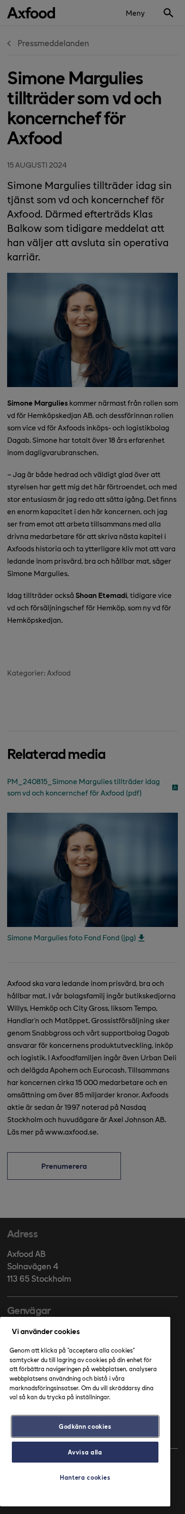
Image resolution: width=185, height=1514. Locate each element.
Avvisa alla (85, 1451)
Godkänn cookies (85, 1426)
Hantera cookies (85, 1477)
